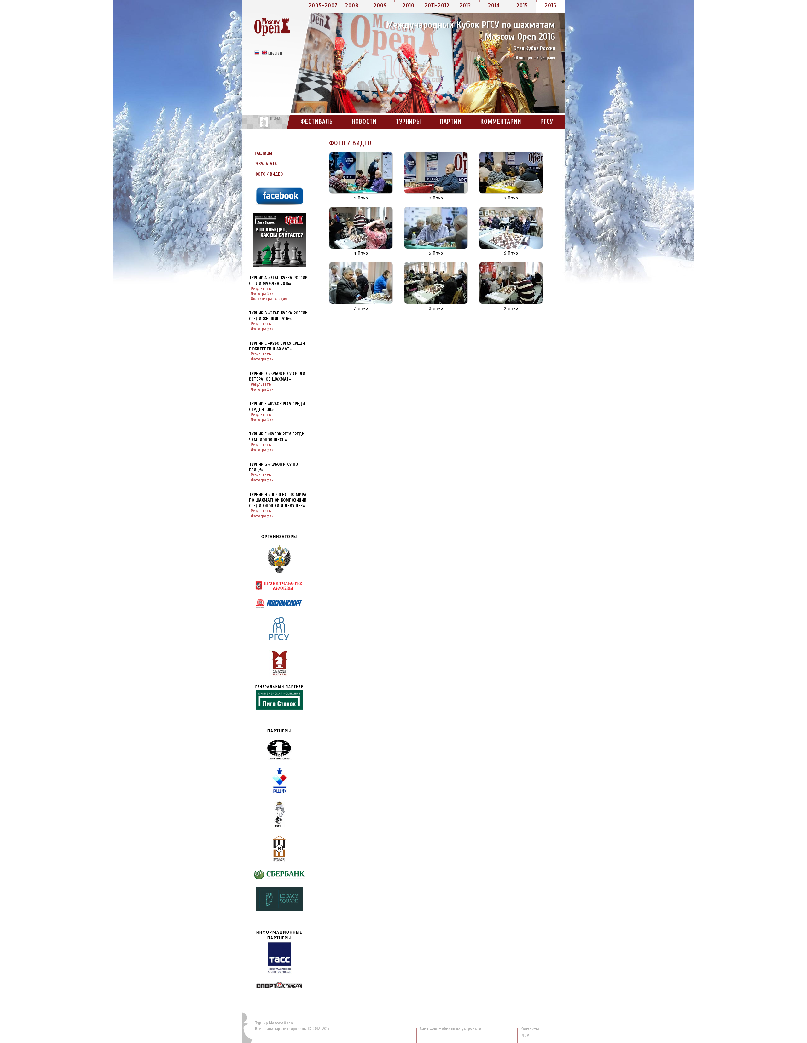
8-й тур (436, 308)
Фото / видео (268, 174)
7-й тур (361, 308)
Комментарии (500, 121)
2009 (380, 5)
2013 (465, 5)
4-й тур (361, 253)
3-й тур (511, 198)
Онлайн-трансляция (269, 298)
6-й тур (511, 253)
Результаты (266, 163)
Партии (451, 121)
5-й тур (436, 253)
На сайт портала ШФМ (266, 122)
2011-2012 (437, 5)
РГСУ (546, 121)
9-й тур (511, 308)
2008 (352, 5)
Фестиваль (316, 121)
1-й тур (361, 198)
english (275, 53)
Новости (364, 121)
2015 (522, 5)
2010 (409, 5)
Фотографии (262, 293)
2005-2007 (323, 5)
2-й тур (436, 198)
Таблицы (263, 153)
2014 (494, 5)
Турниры (408, 121)
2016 (550, 5)
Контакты (529, 1029)
